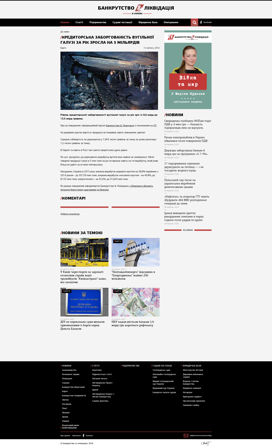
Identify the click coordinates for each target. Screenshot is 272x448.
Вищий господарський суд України (163, 382)
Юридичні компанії (192, 388)
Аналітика (97, 370)
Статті (80, 22)
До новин (64, 31)
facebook (207, 22)
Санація (65, 383)
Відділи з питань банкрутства (191, 382)
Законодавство (69, 370)
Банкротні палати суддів (164, 392)
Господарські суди (161, 370)
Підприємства (98, 22)
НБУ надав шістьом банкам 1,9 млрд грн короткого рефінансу (133, 323)
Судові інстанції (123, 22)
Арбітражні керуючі (192, 396)
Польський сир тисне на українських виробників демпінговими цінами (180, 183)
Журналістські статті (102, 374)
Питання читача (99, 378)
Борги (67, 241)
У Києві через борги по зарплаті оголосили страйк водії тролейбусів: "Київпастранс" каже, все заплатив (83, 277)
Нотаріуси (187, 392)
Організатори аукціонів (194, 401)
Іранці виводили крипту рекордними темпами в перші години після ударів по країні (184, 216)
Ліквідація (67, 378)
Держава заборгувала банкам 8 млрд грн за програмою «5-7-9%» (186, 152)
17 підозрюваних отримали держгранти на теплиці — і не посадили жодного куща (184, 167)
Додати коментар (69, 214)
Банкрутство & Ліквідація (120, 125)
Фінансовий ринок (70, 425)
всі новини (188, 230)
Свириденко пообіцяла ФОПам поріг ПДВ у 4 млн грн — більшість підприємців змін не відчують (187, 124)
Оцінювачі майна (191, 405)
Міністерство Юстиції (193, 370)
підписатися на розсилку (201, 435)
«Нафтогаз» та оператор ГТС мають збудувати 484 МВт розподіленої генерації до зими (186, 200)
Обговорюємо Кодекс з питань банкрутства (103, 395)
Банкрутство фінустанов (73, 387)
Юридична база (148, 22)
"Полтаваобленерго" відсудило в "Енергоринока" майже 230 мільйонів (133, 275)
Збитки (65, 400)
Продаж (66, 412)
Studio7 (206, 443)
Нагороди (66, 404)
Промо (65, 417)
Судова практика (100, 401)
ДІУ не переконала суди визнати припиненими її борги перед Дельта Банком (82, 325)
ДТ (155, 125)
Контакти (76, 435)
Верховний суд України (163, 388)
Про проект (65, 435)
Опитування (171, 22)
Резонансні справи (70, 374)
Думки (95, 390)
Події (64, 408)
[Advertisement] (188, 254)
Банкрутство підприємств (74, 395)
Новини (65, 22)
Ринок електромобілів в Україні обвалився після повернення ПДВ (185, 139)
